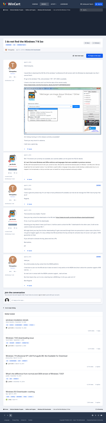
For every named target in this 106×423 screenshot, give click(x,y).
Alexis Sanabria (10, 322)
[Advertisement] (53, 24)
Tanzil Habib (9, 340)
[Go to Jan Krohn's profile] (13, 158)
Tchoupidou (11, 50)
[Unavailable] (62, 88)
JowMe (7, 376)
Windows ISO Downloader (33, 50)
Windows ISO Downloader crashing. (20, 392)
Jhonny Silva (9, 358)
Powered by (95, 420)
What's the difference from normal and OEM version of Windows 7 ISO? (35, 374)
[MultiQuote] (24, 149)
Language (6, 420)
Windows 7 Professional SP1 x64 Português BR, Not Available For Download (36, 356)
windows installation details (17, 320)
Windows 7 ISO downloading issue (20, 338)
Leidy (9, 399)
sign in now (41, 295)
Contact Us (23, 420)
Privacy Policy (15, 420)
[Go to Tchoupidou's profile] (6, 50)
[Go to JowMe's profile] (6, 381)
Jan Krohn (13, 164)
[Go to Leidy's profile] (6, 399)
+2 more (31, 324)
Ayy (7, 394)
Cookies (30, 420)
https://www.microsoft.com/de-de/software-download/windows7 (75, 217)
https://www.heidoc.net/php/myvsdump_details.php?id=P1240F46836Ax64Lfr (47, 85)
